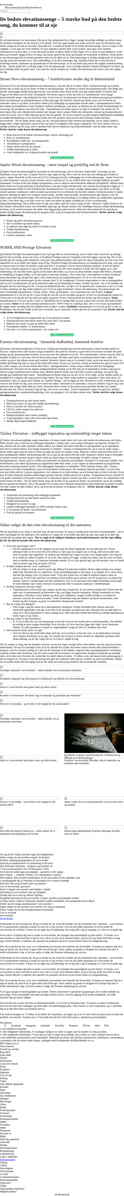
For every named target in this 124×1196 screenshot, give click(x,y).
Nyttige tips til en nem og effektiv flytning (21, 895)
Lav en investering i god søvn (15, 886)
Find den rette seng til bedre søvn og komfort (23, 883)
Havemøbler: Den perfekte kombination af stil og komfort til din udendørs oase (40, 877)
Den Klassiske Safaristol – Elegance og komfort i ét (26, 866)
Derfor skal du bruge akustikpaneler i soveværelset (26, 903)
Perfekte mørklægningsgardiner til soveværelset (24, 860)
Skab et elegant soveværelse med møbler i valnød (25, 889)
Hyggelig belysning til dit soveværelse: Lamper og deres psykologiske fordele (39, 898)
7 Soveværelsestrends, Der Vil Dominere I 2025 (24, 869)
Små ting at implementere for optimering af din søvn (26, 863)
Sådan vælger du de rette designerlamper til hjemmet (26, 909)
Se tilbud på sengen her (62, 157)
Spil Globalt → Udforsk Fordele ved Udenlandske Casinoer (30, 874)
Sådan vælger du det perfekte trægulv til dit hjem (25, 857)
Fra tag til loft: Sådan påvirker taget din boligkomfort (27, 854)
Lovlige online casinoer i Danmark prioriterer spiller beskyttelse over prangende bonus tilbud (47, 901)
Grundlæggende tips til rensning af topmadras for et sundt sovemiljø (34, 880)
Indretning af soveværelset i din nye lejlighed (23, 892)
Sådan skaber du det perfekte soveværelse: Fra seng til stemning (32, 906)
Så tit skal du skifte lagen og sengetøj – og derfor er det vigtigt (31, 872)
